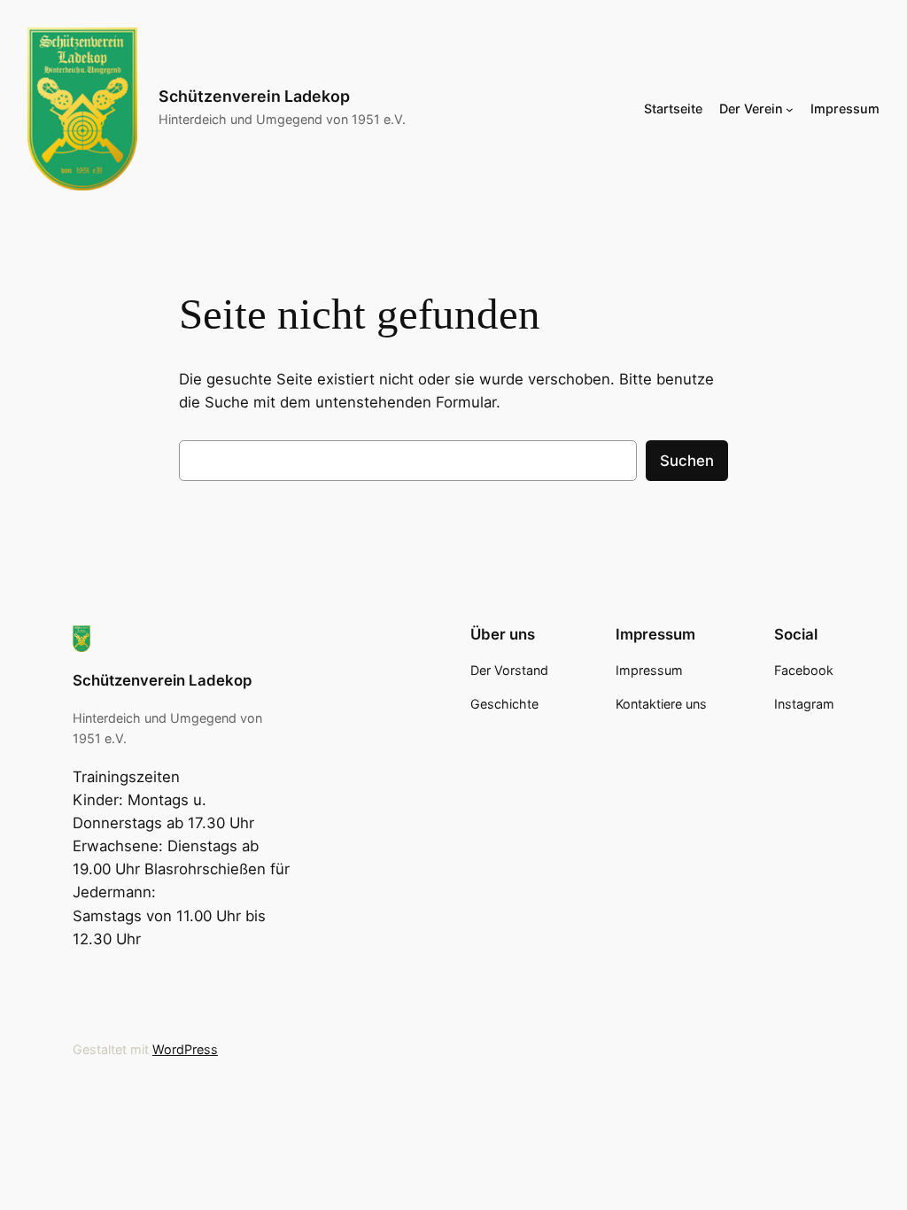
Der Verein (751, 108)
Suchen (687, 460)
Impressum (845, 108)
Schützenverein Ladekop (254, 96)
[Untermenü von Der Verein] (790, 108)
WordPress (185, 1049)
